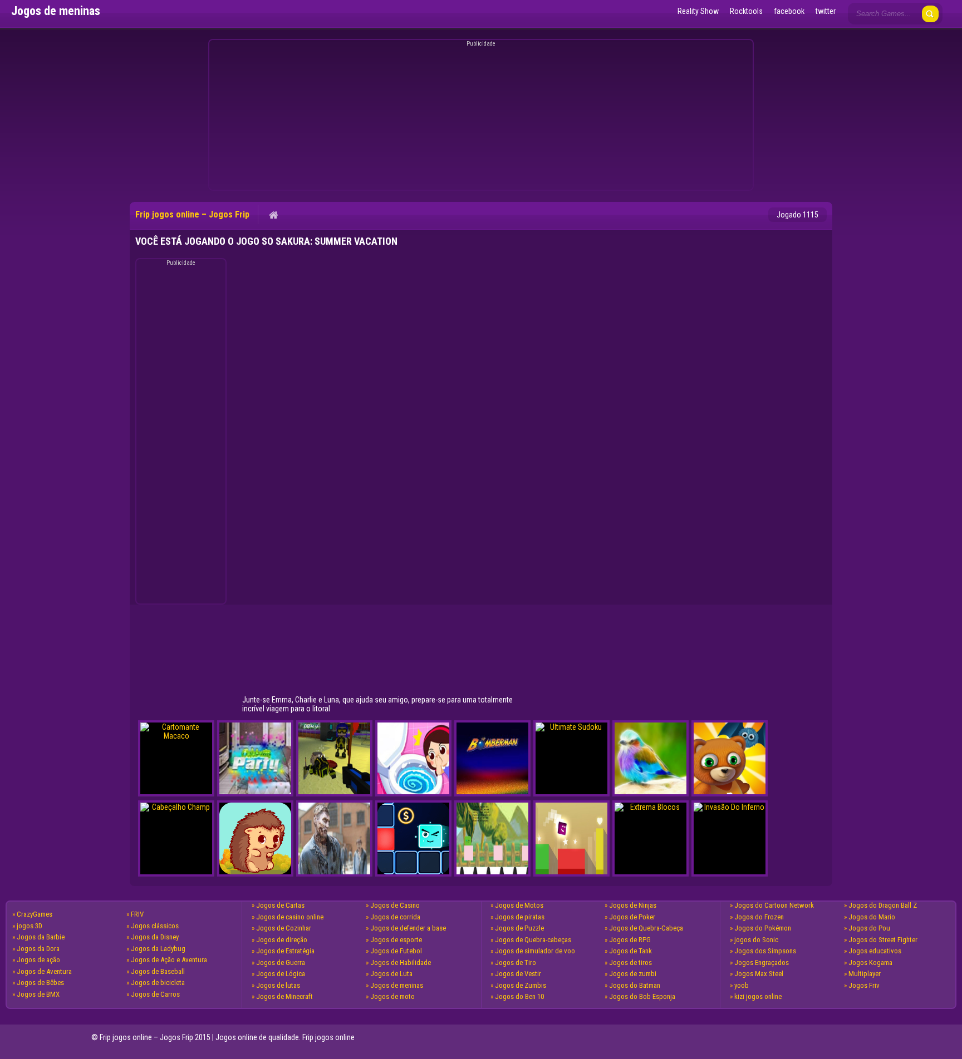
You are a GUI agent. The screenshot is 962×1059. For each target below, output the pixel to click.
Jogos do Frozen (759, 917)
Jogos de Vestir (518, 973)
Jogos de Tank (630, 951)
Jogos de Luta (391, 973)
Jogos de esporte (396, 940)
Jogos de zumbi (632, 973)
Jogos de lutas (278, 985)
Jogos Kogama (870, 962)
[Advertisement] (479, 116)
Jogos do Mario (871, 917)
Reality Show (698, 11)
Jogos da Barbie (41, 937)
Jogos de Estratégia (285, 951)
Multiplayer (864, 973)
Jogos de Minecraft (284, 996)
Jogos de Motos (519, 905)
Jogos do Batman (634, 985)
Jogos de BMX (38, 994)
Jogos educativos (874, 951)
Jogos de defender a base (408, 928)
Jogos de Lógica (280, 973)
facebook (789, 11)
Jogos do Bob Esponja (642, 996)
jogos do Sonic (756, 940)
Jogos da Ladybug (158, 948)
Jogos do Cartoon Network (774, 905)
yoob (741, 985)
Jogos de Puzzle (519, 928)
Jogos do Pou (869, 928)
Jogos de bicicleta (158, 982)
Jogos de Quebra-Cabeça (646, 928)
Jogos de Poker (632, 917)
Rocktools (746, 11)
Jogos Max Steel (758, 973)
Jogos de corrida (395, 917)
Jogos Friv (864, 985)
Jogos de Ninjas (632, 905)
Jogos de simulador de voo (535, 951)
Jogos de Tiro (515, 962)
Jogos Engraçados (761, 962)
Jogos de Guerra (280, 962)
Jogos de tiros (630, 962)
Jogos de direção (281, 940)
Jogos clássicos (155, 926)
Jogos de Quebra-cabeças (533, 940)
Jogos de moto (392, 996)
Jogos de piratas (519, 917)
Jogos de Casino (395, 905)
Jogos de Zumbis (520, 985)
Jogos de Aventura (44, 971)
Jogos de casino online (289, 917)
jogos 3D (29, 926)
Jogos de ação (38, 960)
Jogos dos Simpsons (765, 951)
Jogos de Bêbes (40, 982)
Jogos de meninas (396, 985)
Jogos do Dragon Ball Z (882, 905)
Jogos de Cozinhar (283, 928)
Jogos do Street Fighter (882, 940)
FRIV (137, 914)
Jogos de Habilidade (400, 962)
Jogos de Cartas (280, 905)
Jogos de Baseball (158, 971)
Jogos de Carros (155, 994)
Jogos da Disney (155, 937)
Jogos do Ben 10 (519, 996)
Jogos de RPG (630, 940)
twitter (826, 11)
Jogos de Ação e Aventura (169, 960)
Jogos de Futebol (396, 951)
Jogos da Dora (38, 948)
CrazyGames (34, 914)
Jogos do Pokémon (762, 928)
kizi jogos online (758, 996)
